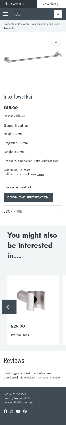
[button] (56, 42)
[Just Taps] (18, 14)
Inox (49, 24)
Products (9, 24)
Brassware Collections (30, 24)
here (40, 174)
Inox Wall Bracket (20, 335)
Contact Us (17, 4)
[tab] (33, 211)
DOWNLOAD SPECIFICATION (28, 197)
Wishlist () (53, 4)
